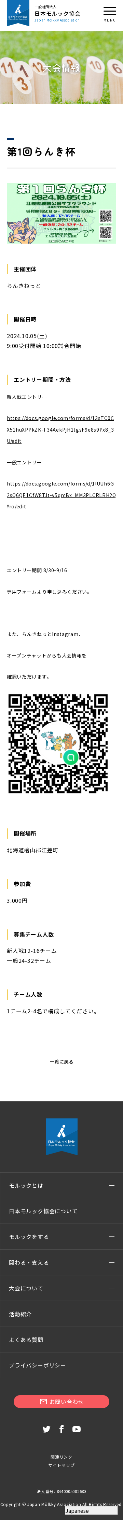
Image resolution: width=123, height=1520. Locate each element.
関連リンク (61, 1457)
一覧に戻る (61, 1061)
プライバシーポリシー (37, 1365)
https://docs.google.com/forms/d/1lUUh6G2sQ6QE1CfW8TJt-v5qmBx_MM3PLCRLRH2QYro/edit (61, 495)
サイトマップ (62, 1465)
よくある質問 (26, 1339)
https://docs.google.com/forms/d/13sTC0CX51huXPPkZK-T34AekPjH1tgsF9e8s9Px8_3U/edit (60, 429)
